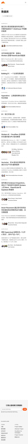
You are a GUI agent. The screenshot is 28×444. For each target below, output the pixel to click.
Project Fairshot (19, 435)
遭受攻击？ (4, 437)
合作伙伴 (3, 431)
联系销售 (3, 429)
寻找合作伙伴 (4, 433)
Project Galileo (18, 426)
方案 (2, 426)
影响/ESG (17, 437)
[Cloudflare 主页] (3, 2)
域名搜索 (3, 440)
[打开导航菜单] (25, 2)
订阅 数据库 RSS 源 (8, 16)
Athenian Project (19, 429)
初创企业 (3, 435)
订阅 (25, 409)
